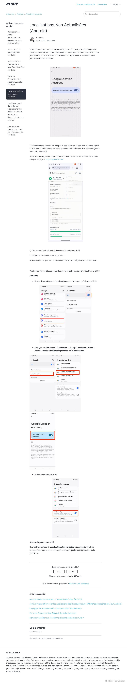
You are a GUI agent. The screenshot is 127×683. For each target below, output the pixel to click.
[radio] (59, 571)
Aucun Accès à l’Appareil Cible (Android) (14, 52)
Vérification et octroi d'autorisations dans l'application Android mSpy (15, 37)
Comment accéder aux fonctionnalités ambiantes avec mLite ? (57, 618)
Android (20, 14)
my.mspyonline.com (54, 159)
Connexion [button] (102, 4)
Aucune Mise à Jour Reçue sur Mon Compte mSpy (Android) (16, 65)
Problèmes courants (34, 14)
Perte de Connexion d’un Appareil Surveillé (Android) (15, 80)
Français (115, 4)
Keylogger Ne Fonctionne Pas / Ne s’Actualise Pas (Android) (15, 130)
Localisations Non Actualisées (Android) (15, 94)
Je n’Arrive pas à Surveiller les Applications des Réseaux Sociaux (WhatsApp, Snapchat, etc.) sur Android (16, 111)
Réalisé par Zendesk (116, 681)
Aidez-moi (10, 14)
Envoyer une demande (86, 4)
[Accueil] (12, 5)
